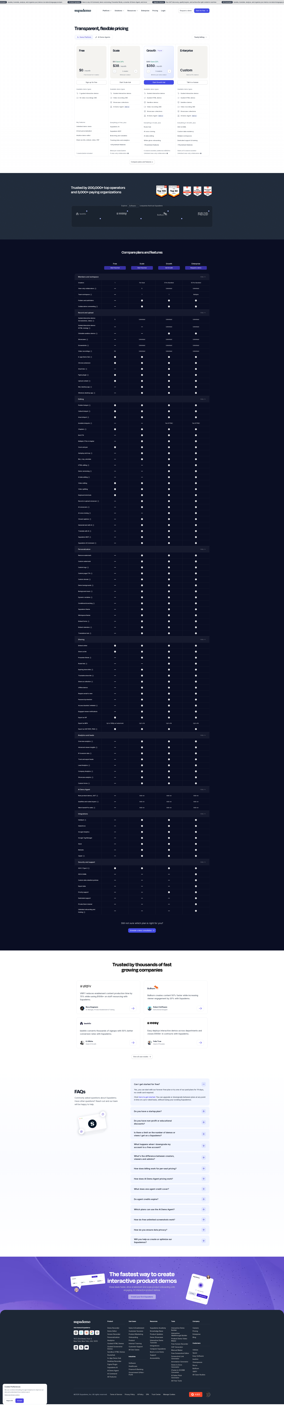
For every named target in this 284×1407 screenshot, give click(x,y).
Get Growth (169, 268)
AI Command (112, 1374)
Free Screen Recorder (179, 1344)
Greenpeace (197, 1362)
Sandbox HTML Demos (116, 1352)
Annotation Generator (179, 1362)
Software (132, 1363)
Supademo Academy (158, 1328)
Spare (195, 1353)
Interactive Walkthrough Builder (179, 1334)
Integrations (154, 1346)
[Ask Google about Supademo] (92, 1332)
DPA (147, 1394)
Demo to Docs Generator (176, 1366)
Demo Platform (85, 37)
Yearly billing (199, 37)
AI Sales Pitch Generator (176, 1376)
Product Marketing (136, 1334)
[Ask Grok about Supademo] (97, 1332)
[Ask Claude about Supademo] (86, 1332)
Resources (131, 11)
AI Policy (140, 1394)
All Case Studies (199, 1375)
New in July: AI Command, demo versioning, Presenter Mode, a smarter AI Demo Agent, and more (108, 2)
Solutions (118, 11)
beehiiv (195, 1359)
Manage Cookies (169, 1394)
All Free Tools (176, 1381)
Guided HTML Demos (115, 1343)
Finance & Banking (136, 1369)
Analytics (110, 1340)
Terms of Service (116, 1394)
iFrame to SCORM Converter (178, 1371)
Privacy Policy (130, 1394)
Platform (106, 11)
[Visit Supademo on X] (81, 1347)
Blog (194, 1337)
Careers (196, 1328)
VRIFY (195, 1371)
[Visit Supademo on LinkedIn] (76, 1347)
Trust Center (156, 1394)
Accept (19, 1400)
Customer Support (136, 1347)
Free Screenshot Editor (180, 1353)
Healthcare (133, 1366)
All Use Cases (134, 1350)
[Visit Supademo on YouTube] (86, 1347)
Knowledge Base (156, 1331)
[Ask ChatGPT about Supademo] (76, 1332)
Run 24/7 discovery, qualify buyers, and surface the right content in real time (185, 2)
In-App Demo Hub (114, 1358)
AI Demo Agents (104, 37)
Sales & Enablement (136, 1328)
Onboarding (133, 1337)
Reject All (9, 1400)
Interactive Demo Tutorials (156, 1341)
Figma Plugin (112, 1364)
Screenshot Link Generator (177, 1357)
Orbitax (195, 1350)
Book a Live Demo (157, 1352)
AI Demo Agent (113, 1370)
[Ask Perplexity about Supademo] (81, 1332)
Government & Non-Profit (136, 1373)
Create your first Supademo (142, 1297)
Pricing (155, 11)
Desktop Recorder (114, 1361)
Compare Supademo (158, 1349)
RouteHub (111, 1355)
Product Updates (156, 1334)
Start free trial (115, 268)
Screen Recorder (113, 1334)
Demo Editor (112, 1331)
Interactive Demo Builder (177, 1329)
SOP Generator (177, 1347)
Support (153, 1355)
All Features (111, 1377)
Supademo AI (112, 1367)
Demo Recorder (113, 1328)
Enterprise (145, 11)
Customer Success (136, 1331)
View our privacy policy (12, 1395)
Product (132, 1340)
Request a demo (195, 268)
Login (163, 11)
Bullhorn (196, 1368)
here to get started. (147, 1097)
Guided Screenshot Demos (114, 1348)
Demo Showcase (156, 1337)
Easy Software (198, 1356)
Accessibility (155, 1358)
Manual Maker (176, 1350)
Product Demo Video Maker (179, 1340)
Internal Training (135, 1343)
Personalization (113, 1337)
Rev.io (195, 1365)
